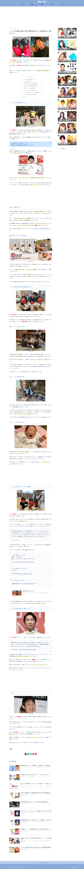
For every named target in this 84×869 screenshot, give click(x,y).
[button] (36, 754)
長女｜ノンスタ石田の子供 (30, 87)
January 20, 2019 (28, 573)
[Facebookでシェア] (28, 754)
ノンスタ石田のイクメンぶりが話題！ (31, 92)
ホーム (8, 867)
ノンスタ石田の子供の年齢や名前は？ (31, 85)
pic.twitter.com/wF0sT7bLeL (33, 646)
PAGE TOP (42, 862)
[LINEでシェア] (31, 754)
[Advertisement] (42, 15)
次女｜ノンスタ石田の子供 (30, 88)
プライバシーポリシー (15, 867)
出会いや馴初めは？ (29, 81)
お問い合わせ (23, 867)
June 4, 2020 (33, 649)
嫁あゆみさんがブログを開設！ (31, 83)
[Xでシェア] (26, 754)
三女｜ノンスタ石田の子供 (30, 90)
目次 (29, 77)
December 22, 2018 (30, 583)
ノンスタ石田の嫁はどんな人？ (29, 79)
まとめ (24, 96)
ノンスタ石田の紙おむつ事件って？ (30, 94)
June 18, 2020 (30, 562)
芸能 (11, 749)
